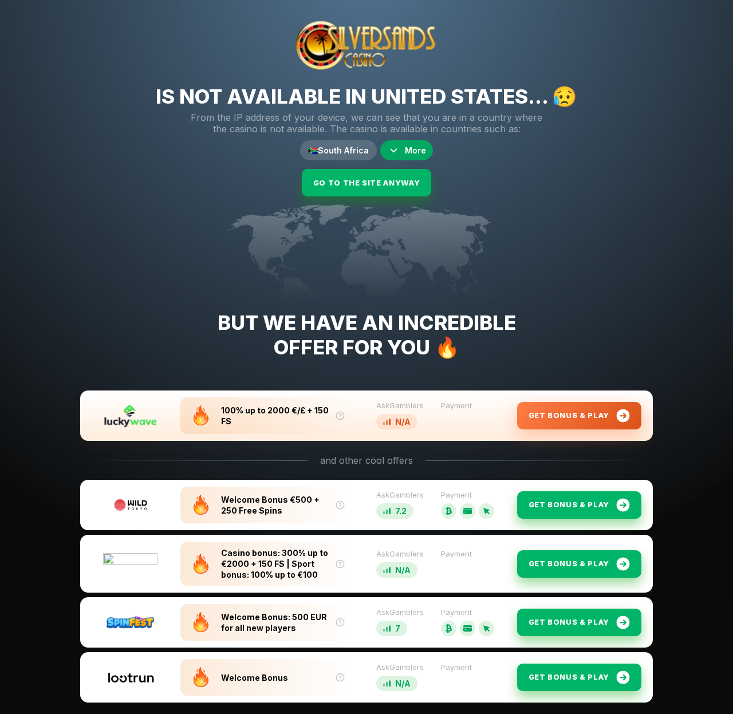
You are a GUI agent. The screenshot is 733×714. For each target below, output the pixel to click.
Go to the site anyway (366, 182)
